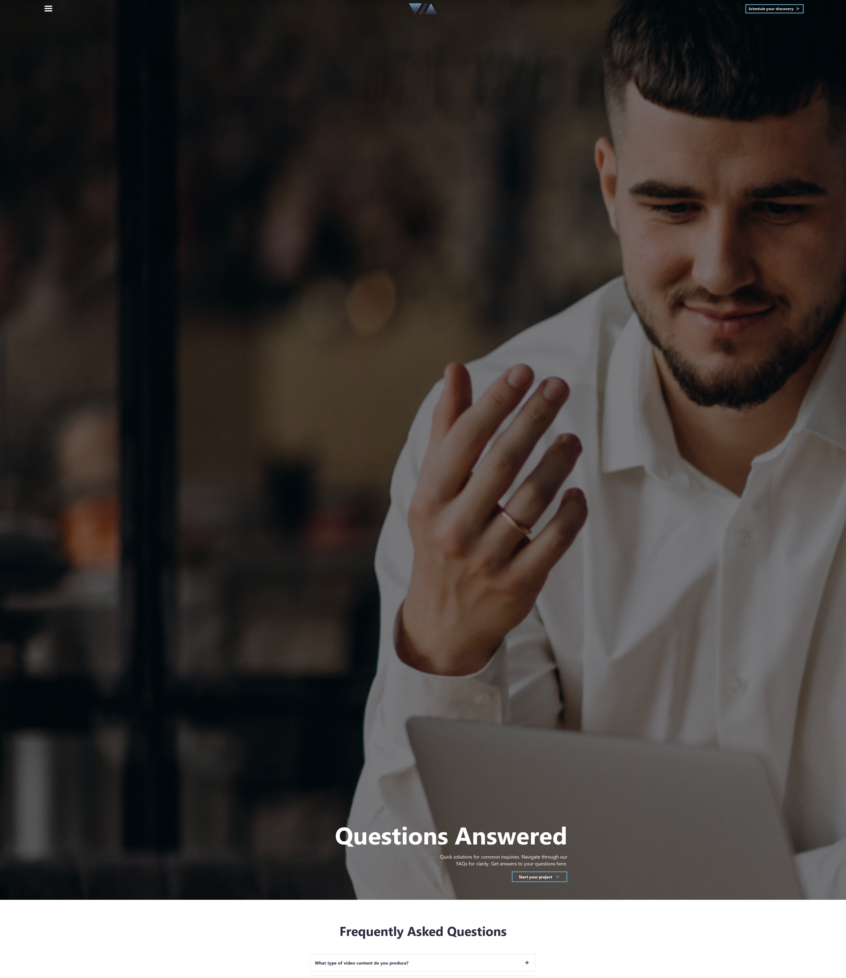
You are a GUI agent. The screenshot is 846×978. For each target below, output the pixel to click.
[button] (48, 9)
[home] (423, 8)
